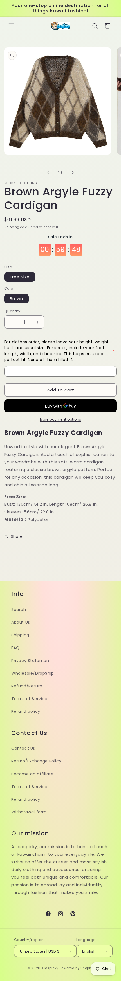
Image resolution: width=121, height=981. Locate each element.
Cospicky (50, 968)
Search (18, 609)
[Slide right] (73, 172)
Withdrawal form (29, 812)
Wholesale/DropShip (32, 673)
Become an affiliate (32, 774)
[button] (11, 26)
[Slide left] (48, 172)
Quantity (12, 311)
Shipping (11, 227)
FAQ (15, 648)
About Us (20, 622)
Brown (16, 299)
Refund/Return (26, 686)
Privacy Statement (31, 660)
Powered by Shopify (77, 968)
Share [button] (17, 536)
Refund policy (25, 711)
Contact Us (23, 748)
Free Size (20, 277)
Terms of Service (29, 698)
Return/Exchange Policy (36, 761)
